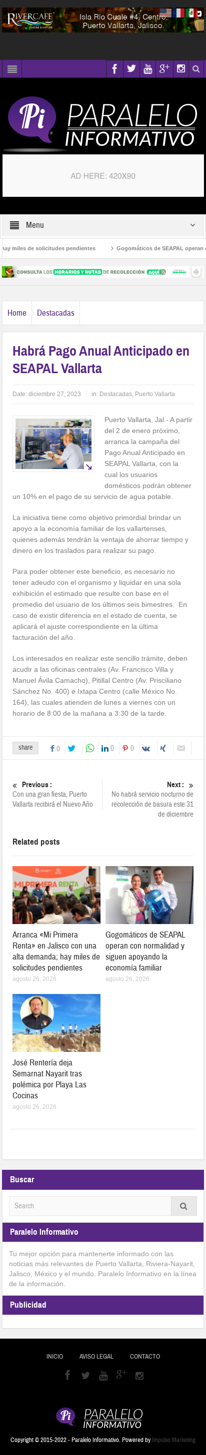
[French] (179, 12)
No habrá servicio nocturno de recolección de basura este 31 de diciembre (153, 799)
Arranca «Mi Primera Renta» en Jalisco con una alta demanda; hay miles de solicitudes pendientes (56, 951)
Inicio (54, 1357)
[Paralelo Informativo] (103, 124)
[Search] (184, 1206)
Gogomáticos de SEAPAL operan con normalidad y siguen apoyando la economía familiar (145, 951)
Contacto (145, 1357)
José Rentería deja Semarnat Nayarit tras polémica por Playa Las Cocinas (49, 1079)
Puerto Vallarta (155, 394)
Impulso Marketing (174, 1440)
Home (17, 313)
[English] (166, 12)
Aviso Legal (97, 1357)
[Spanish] (192, 12)
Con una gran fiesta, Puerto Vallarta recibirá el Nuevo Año (52, 794)
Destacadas (55, 313)
